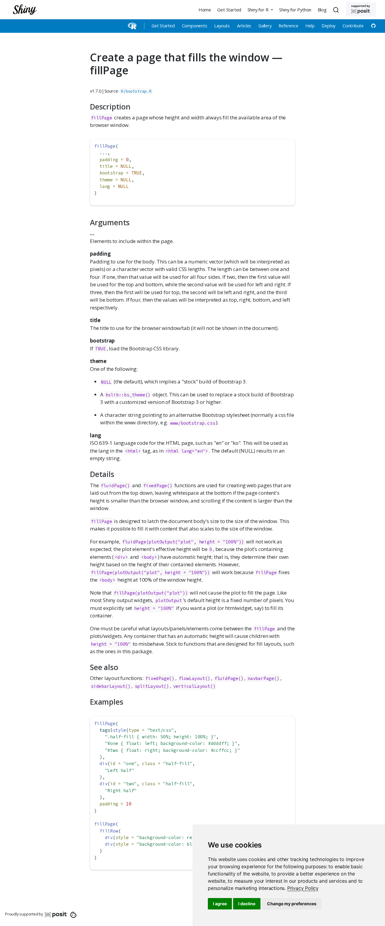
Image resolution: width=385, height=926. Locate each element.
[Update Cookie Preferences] (73, 914)
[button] (260, 9)
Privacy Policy (303, 888)
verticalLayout (191, 686)
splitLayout (149, 686)
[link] (303, 888)
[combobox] (337, 9)
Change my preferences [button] (291, 903)
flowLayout (192, 678)
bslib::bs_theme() (128, 395)
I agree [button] (220, 903)
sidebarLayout (108, 686)
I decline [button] (246, 903)
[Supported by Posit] (361, 9)
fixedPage (157, 678)
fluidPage (226, 678)
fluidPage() (115, 485)
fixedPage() (157, 485)
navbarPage (261, 678)
